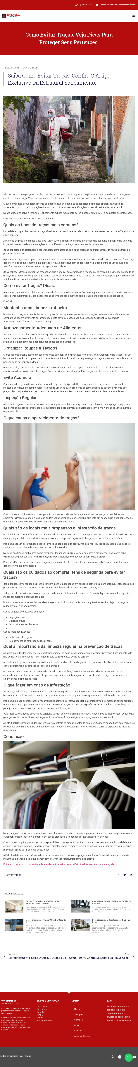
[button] (134, 15)
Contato (78, 1030)
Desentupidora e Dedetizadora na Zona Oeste (111, 921)
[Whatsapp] (112, 1057)
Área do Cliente (82, 1036)
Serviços (78, 1019)
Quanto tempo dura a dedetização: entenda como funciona (43, 902)
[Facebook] (119, 1057)
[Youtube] (134, 1057)
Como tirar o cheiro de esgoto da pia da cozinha (111, 902)
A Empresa (79, 1014)
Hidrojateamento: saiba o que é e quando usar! (46, 921)
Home (77, 1009)
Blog (76, 1025)
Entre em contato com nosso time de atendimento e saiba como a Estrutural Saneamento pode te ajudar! (59, 864)
